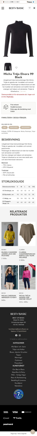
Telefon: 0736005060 (18, 331)
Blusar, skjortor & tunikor (18, 352)
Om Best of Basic (19, 369)
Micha (22, 131)
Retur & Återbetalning (18, 378)
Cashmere (18, 360)
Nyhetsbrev (18, 386)
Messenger (26, 127)
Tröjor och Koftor (19, 349)
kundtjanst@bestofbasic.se (18, 329)
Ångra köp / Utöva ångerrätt (18, 433)
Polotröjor (28, 131)
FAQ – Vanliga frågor (18, 375)
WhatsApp (13, 127)
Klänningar (18, 357)
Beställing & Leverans (18, 380)
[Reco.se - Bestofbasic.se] (18, 394)
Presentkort (18, 363)
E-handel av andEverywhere (18, 339)
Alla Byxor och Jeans (18, 347)
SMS (4, 127)
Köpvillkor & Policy (18, 372)
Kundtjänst (18, 383)
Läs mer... (23, 91)
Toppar (18, 355)
